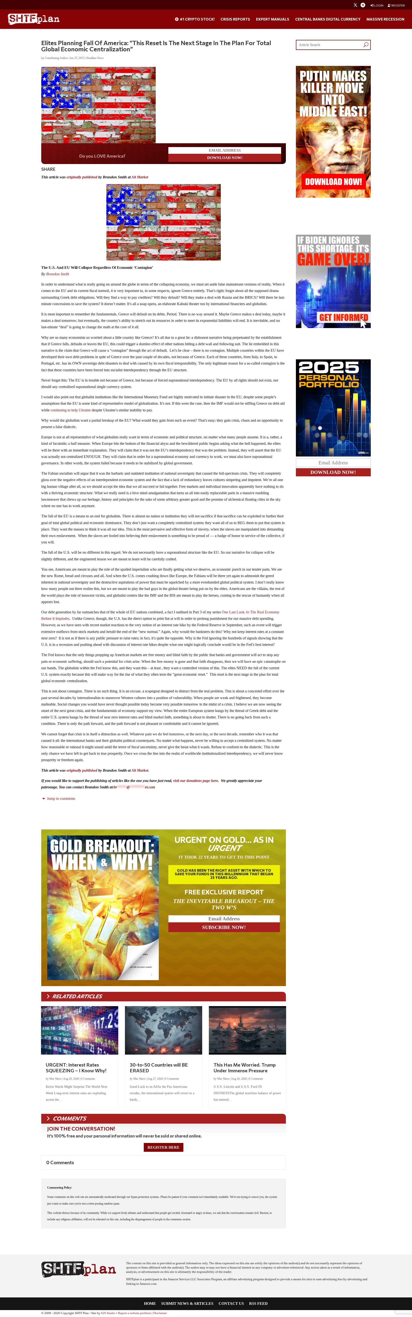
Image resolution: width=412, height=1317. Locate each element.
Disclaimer (160, 1313)
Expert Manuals (272, 19)
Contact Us (231, 1304)
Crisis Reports (235, 19)
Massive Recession (385, 19)
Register (398, 5)
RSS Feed (258, 1304)
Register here (164, 1147)
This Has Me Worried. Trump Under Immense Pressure (245, 1067)
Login (378, 5)
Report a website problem (134, 1313)
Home (150, 1304)
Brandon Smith (57, 274)
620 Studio (108, 1313)
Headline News (95, 58)
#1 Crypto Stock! (197, 19)
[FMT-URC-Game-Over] (333, 327)
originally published (82, 177)
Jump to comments (60, 799)
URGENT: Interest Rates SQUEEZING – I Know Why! (76, 1067)
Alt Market (139, 177)
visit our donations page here (195, 781)
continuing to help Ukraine (71, 410)
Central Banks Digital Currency (327, 19)
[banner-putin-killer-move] (333, 196)
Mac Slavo (55, 1078)
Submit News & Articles (187, 1304)
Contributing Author (56, 58)
